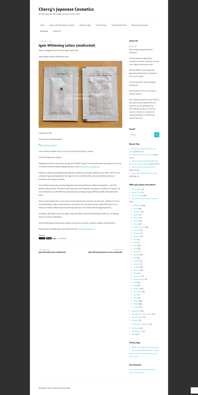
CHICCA (136, 224)
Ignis (50, 41)
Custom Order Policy (119, 25)
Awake (135, 221)
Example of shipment (141, 324)
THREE (135, 304)
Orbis (135, 273)
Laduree (136, 261)
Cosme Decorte (139, 227)
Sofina (135, 297)
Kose (135, 257)
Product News (137, 317)
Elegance (136, 236)
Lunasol (136, 267)
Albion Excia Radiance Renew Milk (144, 173)
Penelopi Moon (139, 279)
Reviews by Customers (139, 25)
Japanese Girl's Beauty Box (142, 314)
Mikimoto (136, 270)
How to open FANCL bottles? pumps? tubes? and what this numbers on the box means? (144, 353)
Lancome (136, 264)
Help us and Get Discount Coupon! (61, 25)
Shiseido (136, 288)
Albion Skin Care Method (90, 166)
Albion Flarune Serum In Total (142, 154)
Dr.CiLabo (136, 233)
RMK (135, 285)
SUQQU (136, 301)
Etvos (135, 239)
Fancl (135, 245)
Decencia (136, 230)
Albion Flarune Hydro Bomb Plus (144, 167)
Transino (136, 307)
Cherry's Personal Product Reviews (145, 198)
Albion (135, 208)
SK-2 (135, 294)
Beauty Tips (136, 192)
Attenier (136, 217)
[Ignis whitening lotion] (48, 145)
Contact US (57, 31)
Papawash (137, 276)
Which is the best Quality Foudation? (145, 347)
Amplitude (137, 211)
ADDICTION (137, 205)
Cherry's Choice (137, 195)
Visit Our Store (101, 25)
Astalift (136, 214)
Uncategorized (137, 331)
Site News (135, 328)
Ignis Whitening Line (87, 229)
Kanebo (136, 254)
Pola (135, 282)
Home (42, 25)
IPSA (135, 251)
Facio (135, 242)
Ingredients (136, 311)
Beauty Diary (136, 189)
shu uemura (137, 291)
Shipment (135, 320)
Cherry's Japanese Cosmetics (66, 9)
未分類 (134, 334)
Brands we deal (85, 25)
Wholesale (44, 31)
